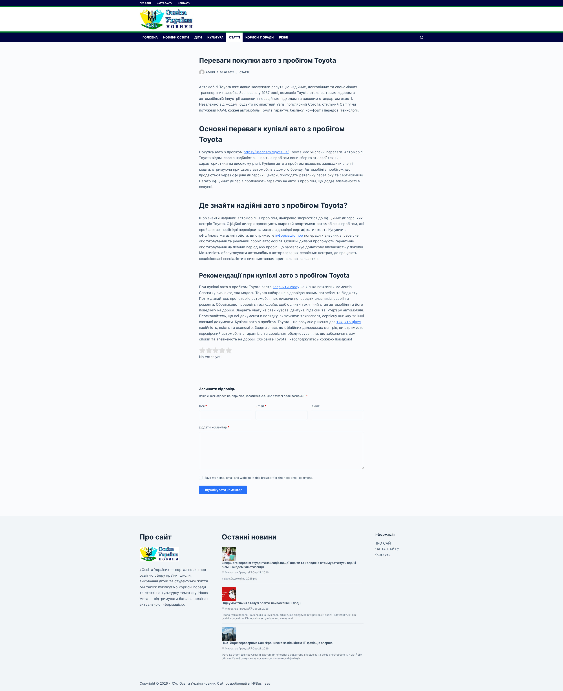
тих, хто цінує (348, 322)
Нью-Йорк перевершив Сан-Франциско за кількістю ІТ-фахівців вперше (277, 643)
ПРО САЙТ (145, 3)
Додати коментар (214, 427)
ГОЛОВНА (150, 37)
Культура (215, 37)
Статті (234, 37)
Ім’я (203, 406)
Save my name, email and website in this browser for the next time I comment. (259, 477)
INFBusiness (260, 683)
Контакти (184, 3)
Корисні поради (259, 37)
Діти (198, 37)
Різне (283, 37)
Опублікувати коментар (222, 490)
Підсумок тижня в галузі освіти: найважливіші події (261, 603)
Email (261, 406)
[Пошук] (421, 37)
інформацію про (289, 235)
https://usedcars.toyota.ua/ (266, 152)
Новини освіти (176, 37)
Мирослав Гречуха (237, 572)
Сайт (316, 406)
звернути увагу (286, 287)
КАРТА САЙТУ (164, 3)
